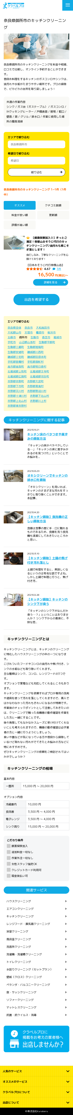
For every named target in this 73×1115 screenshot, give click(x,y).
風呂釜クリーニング (18, 939)
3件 (59, 269)
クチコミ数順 (53, 205)
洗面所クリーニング (18, 947)
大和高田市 (43, 327)
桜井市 (51, 332)
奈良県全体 (14, 327)
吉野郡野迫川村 (36, 391)
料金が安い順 (19, 215)
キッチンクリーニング (20, 916)
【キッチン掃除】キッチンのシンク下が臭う (47, 601)
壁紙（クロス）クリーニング (24, 977)
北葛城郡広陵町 (17, 376)
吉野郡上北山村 (17, 401)
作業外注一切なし (22, 858)
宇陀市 (12, 342)
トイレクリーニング (18, 962)
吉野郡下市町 (16, 386)
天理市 (29, 332)
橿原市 (40, 332)
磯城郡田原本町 (36, 357)
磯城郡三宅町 (16, 357)
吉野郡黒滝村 (35, 386)
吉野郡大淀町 (35, 381)
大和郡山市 (14, 332)
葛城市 (58, 337)
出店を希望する (36, 299)
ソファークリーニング (20, 1000)
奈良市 (29, 327)
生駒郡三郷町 (16, 347)
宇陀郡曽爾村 (16, 362)
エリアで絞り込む (19, 137)
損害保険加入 (19, 846)
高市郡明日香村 (36, 366)
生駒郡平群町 (47, 342)
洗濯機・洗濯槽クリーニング (24, 954)
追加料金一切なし (22, 852)
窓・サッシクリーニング (21, 992)
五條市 (12, 337)
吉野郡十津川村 (17, 396)
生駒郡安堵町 (16, 352)
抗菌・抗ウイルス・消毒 (21, 1015)
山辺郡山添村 (27, 342)
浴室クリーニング (17, 931)
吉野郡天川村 (16, 391)
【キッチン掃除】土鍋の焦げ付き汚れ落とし (47, 560)
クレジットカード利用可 (26, 870)
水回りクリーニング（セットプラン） (29, 969)
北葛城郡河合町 (39, 376)
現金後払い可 (19, 876)
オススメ (19, 205)
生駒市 (35, 337)
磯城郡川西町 (35, 352)
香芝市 (46, 337)
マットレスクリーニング (21, 1007)
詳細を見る (50, 282)
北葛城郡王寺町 (39, 371)
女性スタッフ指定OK (24, 864)
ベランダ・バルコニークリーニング (28, 985)
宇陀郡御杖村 (35, 362)
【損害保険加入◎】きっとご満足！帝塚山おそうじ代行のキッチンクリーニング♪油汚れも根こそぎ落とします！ (47, 243)
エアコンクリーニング (20, 909)
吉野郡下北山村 (39, 396)
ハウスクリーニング (18, 901)
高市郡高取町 (16, 366)
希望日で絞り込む (19, 153)
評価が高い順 (19, 225)
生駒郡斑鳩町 (35, 347)
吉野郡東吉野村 (17, 406)
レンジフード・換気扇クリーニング (28, 924)
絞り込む (36, 172)
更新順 (53, 215)
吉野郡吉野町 (16, 381)
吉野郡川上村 (38, 401)
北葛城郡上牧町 (17, 371)
